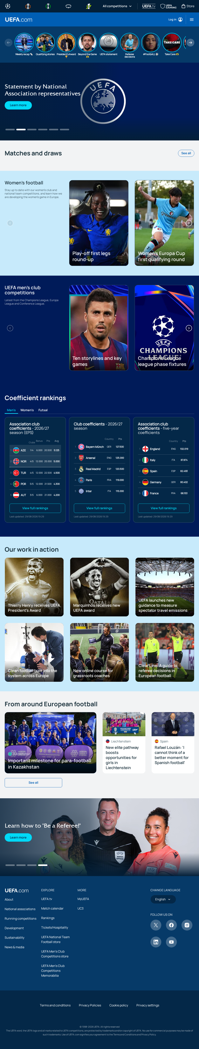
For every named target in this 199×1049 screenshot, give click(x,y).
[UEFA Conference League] (48, 6)
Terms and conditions (55, 1005)
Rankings (47, 918)
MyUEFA (83, 899)
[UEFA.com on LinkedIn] (155, 946)
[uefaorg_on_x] (155, 929)
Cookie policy (118, 1005)
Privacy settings (147, 1005)
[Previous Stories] (8, 42)
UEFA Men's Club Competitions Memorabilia (53, 971)
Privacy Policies (90, 1005)
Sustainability (14, 937)
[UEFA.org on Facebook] (171, 929)
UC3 (81, 908)
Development (14, 928)
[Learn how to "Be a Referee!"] (99, 837)
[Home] (17, 890)
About (9, 899)
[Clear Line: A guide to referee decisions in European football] (99, 101)
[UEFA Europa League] (28, 6)
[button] (190, 19)
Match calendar (52, 908)
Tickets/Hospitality (54, 927)
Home (19, 19)
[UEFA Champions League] (8, 6)
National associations (20, 909)
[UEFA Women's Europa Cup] (89, 6)
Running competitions (20, 918)
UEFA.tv (46, 899)
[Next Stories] (190, 42)
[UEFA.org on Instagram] (187, 929)
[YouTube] (171, 946)
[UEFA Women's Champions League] (68, 6)
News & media (14, 947)
